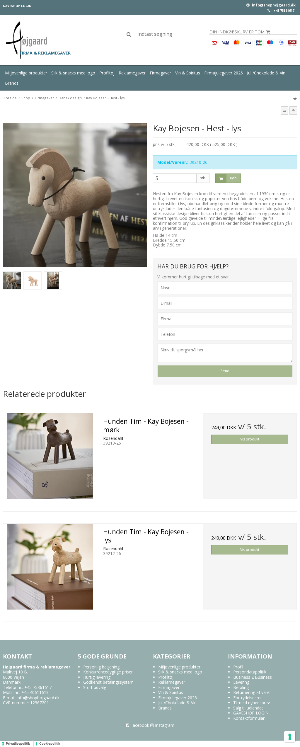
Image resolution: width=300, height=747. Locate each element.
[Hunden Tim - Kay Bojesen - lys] (50, 571)
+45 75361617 (283, 10)
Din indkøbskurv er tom (237, 32)
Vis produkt (249, 439)
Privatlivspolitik (18, 743)
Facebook (139, 725)
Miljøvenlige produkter (26, 73)
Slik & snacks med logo (73, 73)
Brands (11, 83)
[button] (284, 110)
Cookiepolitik (49, 743)
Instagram (164, 725)
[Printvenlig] (295, 98)
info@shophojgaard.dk (273, 5)
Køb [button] (233, 178)
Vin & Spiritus (187, 73)
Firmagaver (160, 73)
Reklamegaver (132, 73)
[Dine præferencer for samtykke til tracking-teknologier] (289, 736)
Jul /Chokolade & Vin (266, 73)
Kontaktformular (249, 718)
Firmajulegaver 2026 (223, 73)
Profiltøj (107, 73)
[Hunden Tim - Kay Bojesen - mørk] (50, 460)
